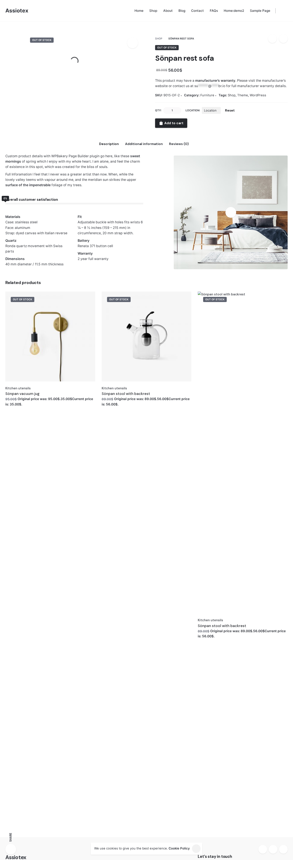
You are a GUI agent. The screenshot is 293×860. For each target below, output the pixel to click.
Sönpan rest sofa (255, 27)
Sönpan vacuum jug (22, 393)
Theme (242, 95)
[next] (283, 38)
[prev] (272, 38)
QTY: (158, 110)
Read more (111, 403)
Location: (193, 110)
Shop (232, 95)
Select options (17, 403)
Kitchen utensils (18, 388)
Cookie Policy (179, 848)
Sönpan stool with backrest (126, 393)
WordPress (258, 95)
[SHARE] (10, 849)
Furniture (249, 31)
